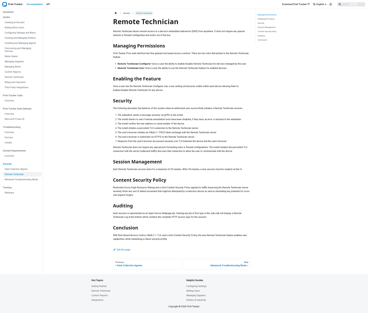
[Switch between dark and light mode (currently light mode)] (330, 4)
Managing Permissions (267, 15)
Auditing (261, 36)
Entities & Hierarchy (196, 300)
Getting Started (99, 286)
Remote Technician (100, 290)
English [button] (320, 4)
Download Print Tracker (294, 4)
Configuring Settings (196, 286)
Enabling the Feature (266, 19)
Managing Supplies (196, 295)
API (48, 4)
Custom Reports (99, 295)
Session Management (267, 27)
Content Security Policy (267, 31)
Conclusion (262, 40)
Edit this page (123, 249)
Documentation (35, 4)
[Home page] (115, 13)
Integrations (97, 300)
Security (261, 23)
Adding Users (193, 290)
